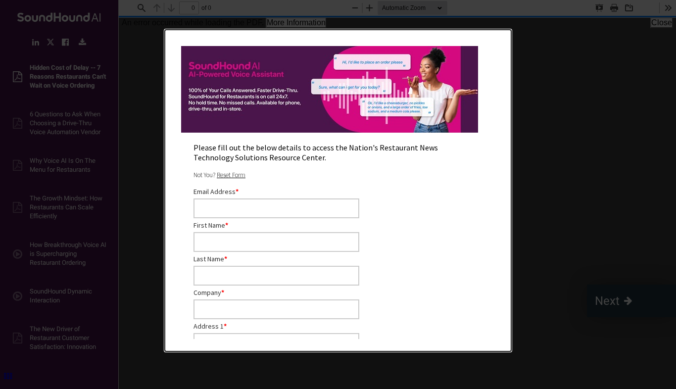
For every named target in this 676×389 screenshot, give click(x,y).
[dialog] (338, 190)
